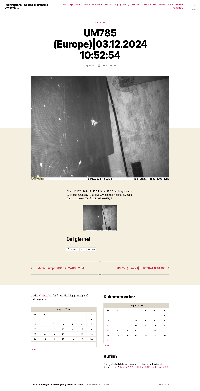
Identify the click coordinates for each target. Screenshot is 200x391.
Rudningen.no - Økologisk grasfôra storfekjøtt (26, 6)
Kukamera (136, 4)
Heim (64, 4)
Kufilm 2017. (126, 367)
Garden (108, 4)
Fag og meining (122, 4)
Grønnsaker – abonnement (171, 4)
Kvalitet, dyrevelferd (93, 4)
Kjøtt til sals (75, 4)
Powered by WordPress (98, 384)
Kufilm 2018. (144, 367)
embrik (92, 65)
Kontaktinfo (178, 8)
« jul (34, 349)
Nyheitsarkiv (150, 4)
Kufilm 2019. (162, 367)
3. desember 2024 (109, 65)
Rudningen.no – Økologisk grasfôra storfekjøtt (61, 384)
